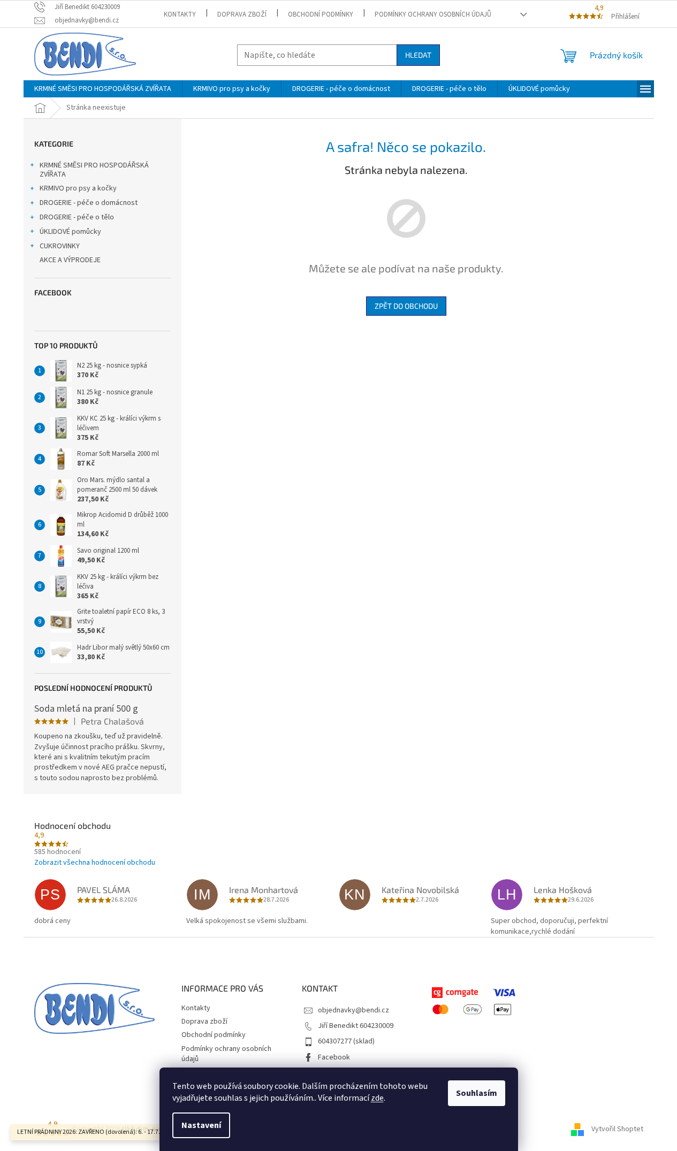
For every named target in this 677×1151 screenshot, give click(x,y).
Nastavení (201, 1125)
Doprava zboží (242, 14)
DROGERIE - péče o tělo (77, 217)
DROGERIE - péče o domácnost (89, 202)
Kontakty (180, 14)
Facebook (334, 1057)
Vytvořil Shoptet (617, 1129)
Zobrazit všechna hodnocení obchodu (94, 862)
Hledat (418, 54)
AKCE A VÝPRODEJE (70, 260)
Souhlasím (476, 1093)
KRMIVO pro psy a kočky (78, 188)
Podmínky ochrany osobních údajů (433, 14)
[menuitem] (103, 88)
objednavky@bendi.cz (353, 1010)
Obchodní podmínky (320, 14)
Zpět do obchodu (406, 305)
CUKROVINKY (60, 246)
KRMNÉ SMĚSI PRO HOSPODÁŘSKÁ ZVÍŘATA (94, 170)
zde (377, 1098)
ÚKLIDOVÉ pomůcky (70, 231)
